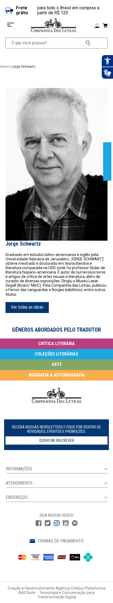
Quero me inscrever (56, 440)
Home (4, 67)
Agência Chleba (69, 588)
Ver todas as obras (27, 307)
